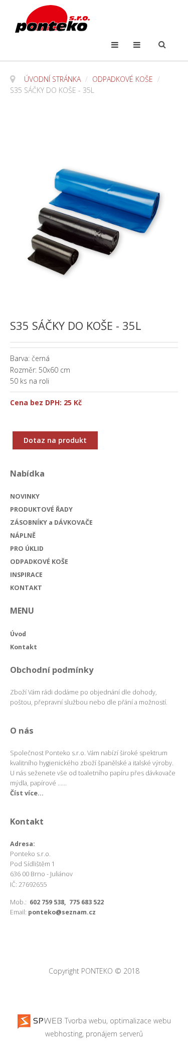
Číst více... (27, 793)
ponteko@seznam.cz (62, 912)
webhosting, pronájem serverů (94, 1033)
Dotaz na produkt (55, 440)
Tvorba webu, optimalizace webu (117, 1020)
